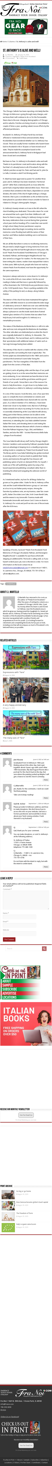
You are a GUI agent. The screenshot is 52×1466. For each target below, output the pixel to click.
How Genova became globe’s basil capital (32, 1202)
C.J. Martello (9, 55)
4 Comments (10, 58)
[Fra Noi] (26, 9)
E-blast (16, 1463)
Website (6, 930)
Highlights (16, 56)
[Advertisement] (20, 958)
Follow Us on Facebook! (10, 1417)
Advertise (44, 1460)
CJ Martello (11, 584)
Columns (11, 42)
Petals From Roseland (27, 56)
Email (5, 922)
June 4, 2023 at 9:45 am (41, 759)
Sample (26, 1460)
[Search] (44, 948)
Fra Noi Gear (25, 1463)
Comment (7, 889)
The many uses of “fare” (14, 738)
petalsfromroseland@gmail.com (15, 568)
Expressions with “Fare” (14, 672)
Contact (45, 1463)
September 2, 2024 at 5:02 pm (39, 827)
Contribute (36, 1463)
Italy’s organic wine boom (26, 1224)
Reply (46, 780)
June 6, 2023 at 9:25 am (41, 785)
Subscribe (4, 1435)
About (19, 1460)
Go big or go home (23, 1191)
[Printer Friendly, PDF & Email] (10, 63)
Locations (8, 1463)
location (30, 1435)
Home (4, 42)
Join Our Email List (26, 1115)
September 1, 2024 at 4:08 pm (39, 804)
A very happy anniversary (14, 705)
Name (6, 913)
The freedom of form (24, 1213)
